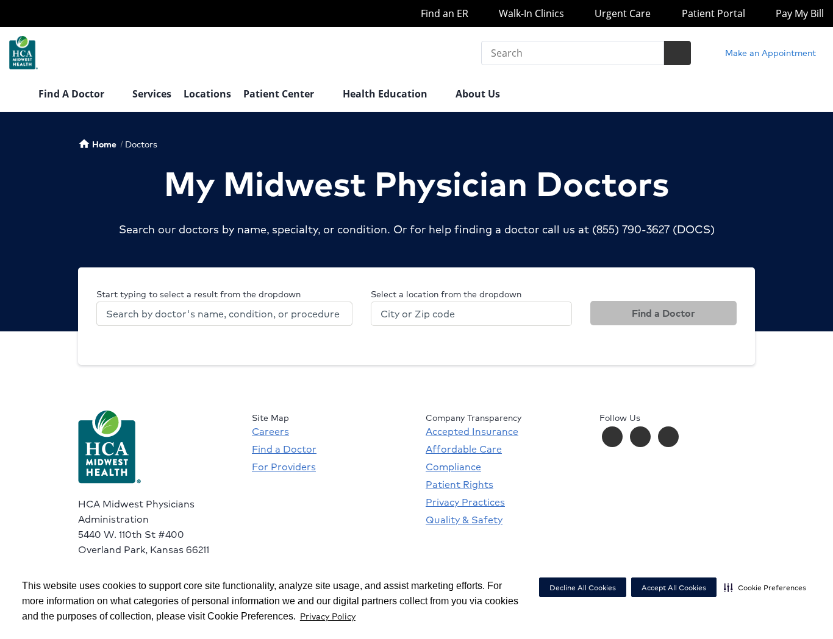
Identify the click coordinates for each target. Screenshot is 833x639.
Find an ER (443, 13)
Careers (270, 431)
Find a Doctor (663, 312)
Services (151, 94)
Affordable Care (464, 449)
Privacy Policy (328, 616)
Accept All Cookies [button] (674, 587)
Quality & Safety (464, 519)
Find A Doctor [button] (72, 94)
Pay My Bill (798, 13)
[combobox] (224, 314)
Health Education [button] (386, 94)
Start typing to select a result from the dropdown (198, 293)
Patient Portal (712, 13)
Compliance (453, 466)
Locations (207, 94)
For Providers (284, 466)
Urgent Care (621, 13)
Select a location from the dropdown (446, 293)
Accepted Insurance (472, 431)
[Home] (17, 95)
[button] (765, 587)
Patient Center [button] (279, 94)
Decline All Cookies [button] (582, 587)
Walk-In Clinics (530, 13)
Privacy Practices (465, 502)
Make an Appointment (769, 52)
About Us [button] (479, 94)
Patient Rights (459, 484)
